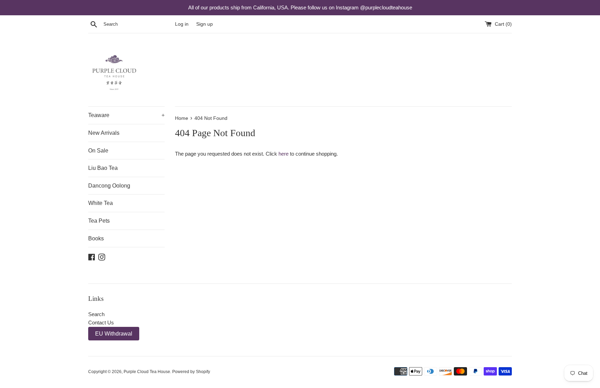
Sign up (204, 24)
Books (96, 238)
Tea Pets (99, 221)
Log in (182, 24)
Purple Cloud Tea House (147, 371)
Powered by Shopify (191, 371)
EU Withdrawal (113, 334)
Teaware (126, 115)
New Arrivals (103, 133)
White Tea (100, 203)
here (283, 154)
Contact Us (101, 322)
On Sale (98, 151)
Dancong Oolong (109, 186)
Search (96, 314)
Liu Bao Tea (103, 168)
